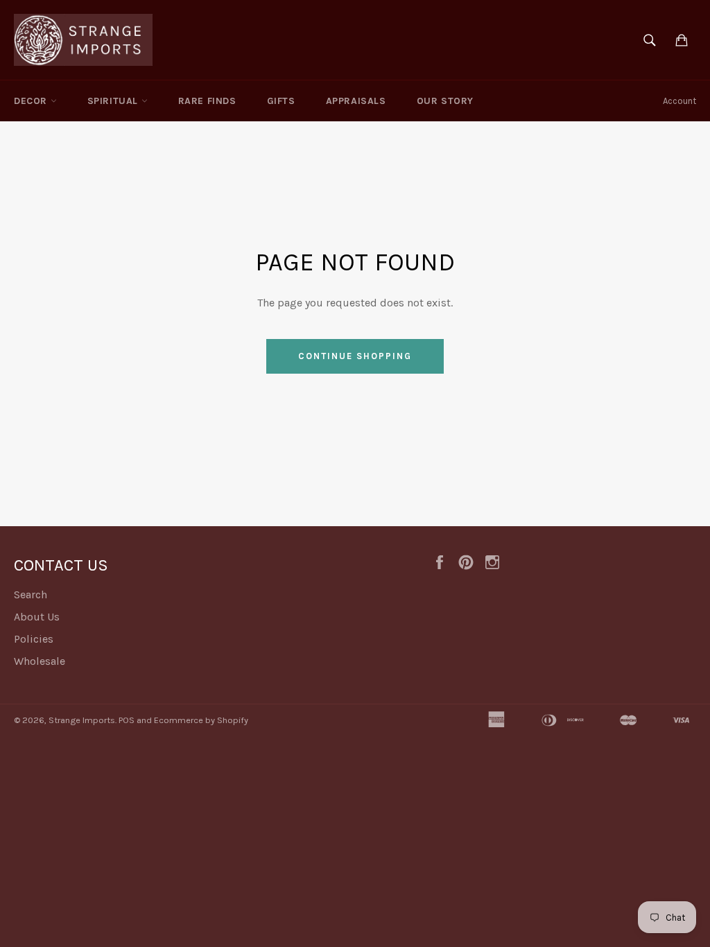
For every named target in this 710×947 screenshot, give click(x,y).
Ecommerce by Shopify (201, 720)
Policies (33, 638)
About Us (37, 616)
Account (679, 101)
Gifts (281, 101)
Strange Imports (82, 720)
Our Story (445, 101)
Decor (32, 101)
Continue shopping (354, 356)
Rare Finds (207, 101)
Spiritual (114, 101)
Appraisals (356, 101)
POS (127, 720)
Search (30, 594)
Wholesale (39, 661)
